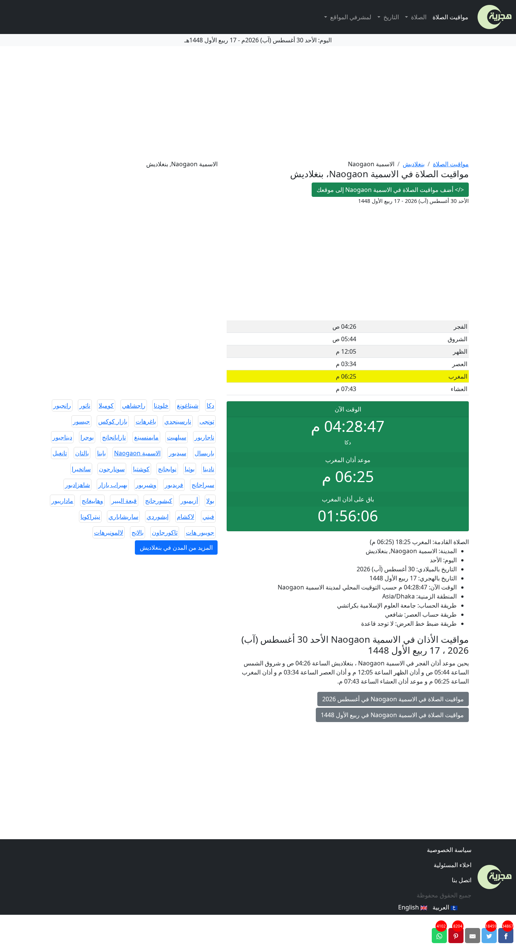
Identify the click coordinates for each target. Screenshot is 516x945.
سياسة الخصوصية (449, 850)
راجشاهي (133, 405)
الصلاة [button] (417, 17)
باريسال (204, 453)
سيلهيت (176, 437)
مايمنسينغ (146, 437)
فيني (208, 516)
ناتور (84, 405)
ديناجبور (62, 437)
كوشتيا (141, 469)
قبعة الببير (124, 500)
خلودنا (161, 405)
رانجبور (62, 405)
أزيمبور (189, 500)
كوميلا (106, 405)
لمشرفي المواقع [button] (350, 17)
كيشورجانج (158, 500)
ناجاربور (204, 437)
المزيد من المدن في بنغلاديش (176, 547)
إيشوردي (157, 516)
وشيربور (146, 485)
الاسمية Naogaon (137, 453)
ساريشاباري (123, 516)
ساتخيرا (81, 469)
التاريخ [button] (390, 17)
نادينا (208, 469)
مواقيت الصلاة (450, 17)
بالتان (82, 453)
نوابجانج (167, 469)
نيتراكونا (90, 516)
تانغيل (60, 453)
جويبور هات (200, 532)
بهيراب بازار (112, 485)
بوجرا (87, 437)
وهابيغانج (92, 500)
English (409, 907)
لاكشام (185, 516)
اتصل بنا (461, 880)
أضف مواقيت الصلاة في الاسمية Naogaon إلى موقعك (390, 190)
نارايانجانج (114, 437)
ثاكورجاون (165, 532)
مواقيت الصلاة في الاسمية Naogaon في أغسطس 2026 (393, 699)
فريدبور (174, 485)
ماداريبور (62, 500)
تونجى (206, 421)
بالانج (137, 532)
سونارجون (112, 469)
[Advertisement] (258, 103)
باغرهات (146, 421)
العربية (442, 907)
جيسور (81, 421)
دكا (210, 405)
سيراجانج (203, 485)
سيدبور (177, 453)
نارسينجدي (177, 421)
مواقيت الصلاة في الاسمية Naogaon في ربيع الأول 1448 (392, 715)
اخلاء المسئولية (452, 865)
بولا (210, 500)
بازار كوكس (112, 421)
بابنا (101, 453)
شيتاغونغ (187, 405)
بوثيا (190, 469)
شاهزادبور (77, 485)
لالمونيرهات (108, 532)
